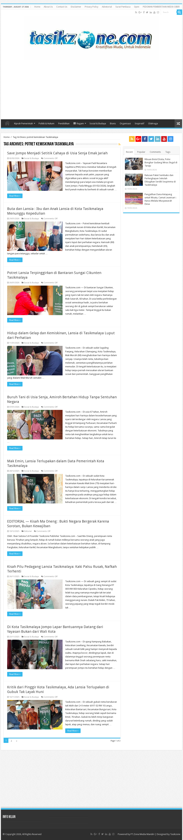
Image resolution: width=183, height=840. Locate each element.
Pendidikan (64, 123)
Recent (129, 152)
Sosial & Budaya (98, 123)
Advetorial (107, 7)
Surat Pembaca (122, 7)
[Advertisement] (91, 88)
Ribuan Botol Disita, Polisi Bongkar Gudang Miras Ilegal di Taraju (161, 162)
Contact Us (61, 7)
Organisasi (125, 123)
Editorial (28, 531)
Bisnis (113, 123)
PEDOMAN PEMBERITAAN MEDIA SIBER (161, 7)
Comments (155, 152)
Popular (141, 152)
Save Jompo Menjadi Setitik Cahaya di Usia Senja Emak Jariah (57, 153)
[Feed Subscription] (119, 144)
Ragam (80, 123)
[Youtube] (154, 12)
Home (37, 7)
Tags (167, 152)
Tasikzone (175, 834)
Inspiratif (139, 123)
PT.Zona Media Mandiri (142, 834)
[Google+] (140, 12)
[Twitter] (147, 12)
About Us (48, 7)
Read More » (14, 196)
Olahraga (153, 123)
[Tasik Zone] (91, 37)
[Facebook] (144, 12)
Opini (136, 7)
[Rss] (136, 12)
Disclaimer (76, 7)
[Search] (179, 12)
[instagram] (158, 12)
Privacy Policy (91, 7)
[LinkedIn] (150, 12)
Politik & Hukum (46, 123)
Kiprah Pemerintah (23, 123)
